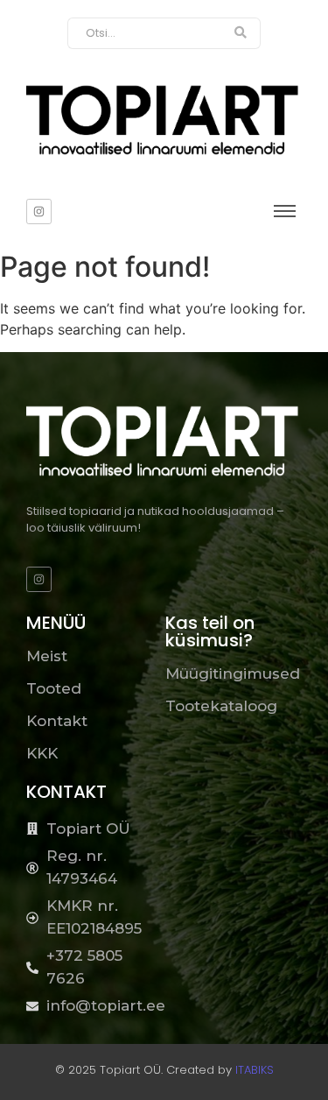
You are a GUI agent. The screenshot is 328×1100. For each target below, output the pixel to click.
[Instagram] (39, 211)
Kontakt (56, 721)
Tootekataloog (221, 706)
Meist (46, 656)
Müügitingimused (232, 673)
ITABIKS (254, 1069)
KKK (42, 753)
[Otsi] (241, 33)
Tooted (53, 688)
